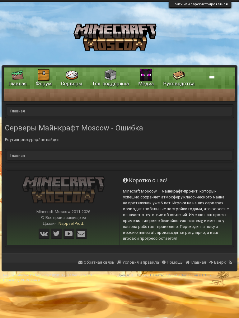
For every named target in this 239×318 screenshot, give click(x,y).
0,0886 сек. (140, 275)
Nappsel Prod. (71, 223)
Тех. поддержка (110, 84)
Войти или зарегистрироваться (200, 4)
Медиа (146, 84)
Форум (44, 84)
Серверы (71, 84)
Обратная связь (99, 262)
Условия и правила (140, 262)
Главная (17, 84)
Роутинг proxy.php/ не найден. (32, 139)
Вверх (220, 262)
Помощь (175, 262)
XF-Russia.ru (31, 280)
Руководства (178, 84)
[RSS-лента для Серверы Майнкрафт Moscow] (231, 258)
